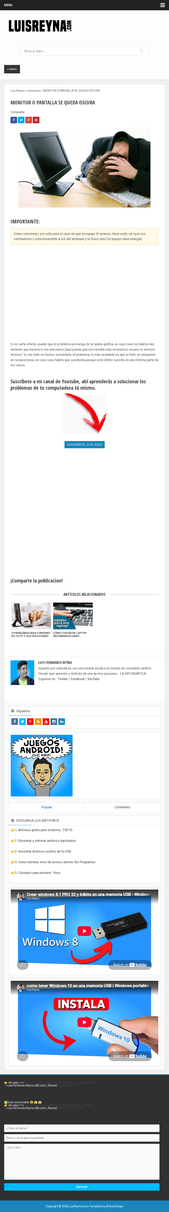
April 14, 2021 (66, 1085)
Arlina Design (114, 1206)
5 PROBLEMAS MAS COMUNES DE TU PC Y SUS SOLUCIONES (31, 634)
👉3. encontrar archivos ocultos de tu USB (41, 851)
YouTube (93, 679)
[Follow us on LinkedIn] (61, 721)
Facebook (77, 679)
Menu (8, 5)
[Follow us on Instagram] (53, 721)
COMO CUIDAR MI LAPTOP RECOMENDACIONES (70, 634)
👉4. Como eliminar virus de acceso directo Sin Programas (53, 862)
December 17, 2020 (70, 1108)
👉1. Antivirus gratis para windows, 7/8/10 (41, 830)
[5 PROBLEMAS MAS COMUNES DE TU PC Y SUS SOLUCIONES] (31, 616)
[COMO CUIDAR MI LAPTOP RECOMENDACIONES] (73, 616)
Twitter (63, 679)
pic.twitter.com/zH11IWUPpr (75, 1105)
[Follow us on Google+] (30, 721)
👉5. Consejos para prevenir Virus (35, 873)
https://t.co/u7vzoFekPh (40, 1105)
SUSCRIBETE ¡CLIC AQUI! (84, 444)
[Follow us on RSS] (38, 721)
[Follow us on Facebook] (14, 721)
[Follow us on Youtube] (46, 721)
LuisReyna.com (79, 1206)
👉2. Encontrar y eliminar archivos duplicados (43, 841)
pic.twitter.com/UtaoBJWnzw (78, 1082)
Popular (46, 807)
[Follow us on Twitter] (22, 721)
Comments (122, 807)
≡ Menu (12, 69)
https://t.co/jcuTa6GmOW (41, 1082)
